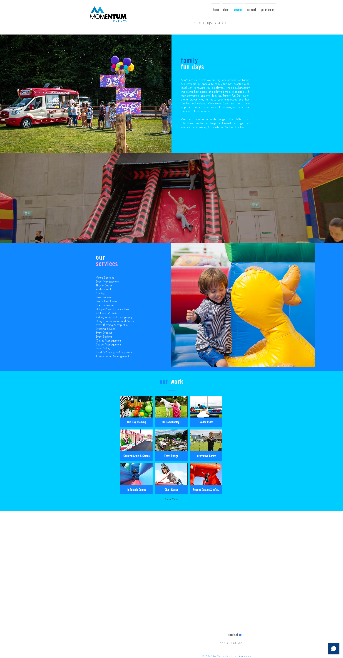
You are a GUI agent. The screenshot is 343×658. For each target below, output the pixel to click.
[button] (136, 411)
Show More (171, 498)
